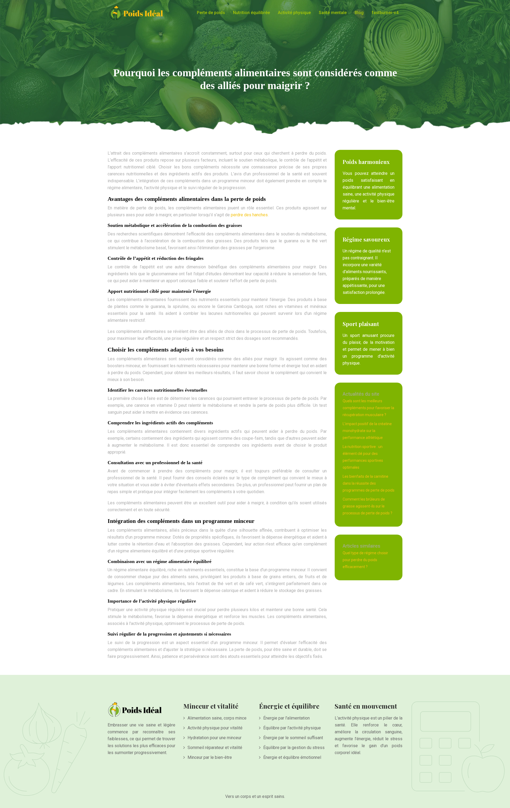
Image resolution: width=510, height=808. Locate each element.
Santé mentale (333, 12)
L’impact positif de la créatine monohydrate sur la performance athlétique (367, 431)
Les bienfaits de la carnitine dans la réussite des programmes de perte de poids (368, 483)
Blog (359, 12)
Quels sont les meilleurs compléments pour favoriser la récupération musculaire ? (368, 408)
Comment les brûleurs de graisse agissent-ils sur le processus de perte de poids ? (367, 506)
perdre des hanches (249, 214)
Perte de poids (211, 12)
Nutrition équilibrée (251, 12)
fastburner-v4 (385, 12)
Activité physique (294, 12)
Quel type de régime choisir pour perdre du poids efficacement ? (365, 560)
